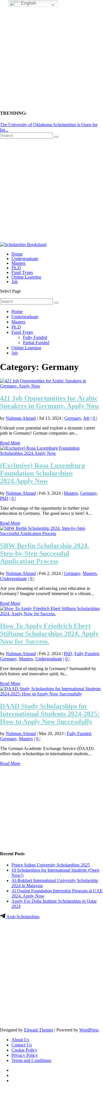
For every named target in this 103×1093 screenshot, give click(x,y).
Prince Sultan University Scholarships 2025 (50, 864)
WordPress (89, 1029)
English (28, 3)
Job (14, 281)
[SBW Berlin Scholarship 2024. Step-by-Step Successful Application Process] (51, 533)
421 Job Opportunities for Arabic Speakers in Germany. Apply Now (49, 402)
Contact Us (21, 1044)
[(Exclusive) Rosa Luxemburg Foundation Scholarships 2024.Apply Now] (51, 453)
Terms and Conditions (31, 1060)
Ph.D (16, 267)
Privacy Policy (24, 1055)
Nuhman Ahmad (21, 418)
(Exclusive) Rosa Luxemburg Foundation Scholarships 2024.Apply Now (42, 473)
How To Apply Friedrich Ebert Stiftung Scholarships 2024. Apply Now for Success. (49, 633)
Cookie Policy (24, 1050)
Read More (10, 442)
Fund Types (22, 272)
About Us (20, 1039)
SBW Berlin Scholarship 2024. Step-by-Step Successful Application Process (44, 553)
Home (17, 254)
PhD (4, 498)
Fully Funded (35, 337)
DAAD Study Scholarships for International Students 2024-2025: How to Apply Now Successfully (50, 713)
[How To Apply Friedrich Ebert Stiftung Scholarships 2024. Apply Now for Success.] (51, 613)
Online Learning (26, 277)
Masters (18, 263)
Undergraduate (24, 258)
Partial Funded (36, 342)
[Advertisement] (51, 51)
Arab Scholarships (22, 916)
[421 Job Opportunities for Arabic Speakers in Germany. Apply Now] (51, 385)
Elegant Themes (38, 1029)
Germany (72, 418)
